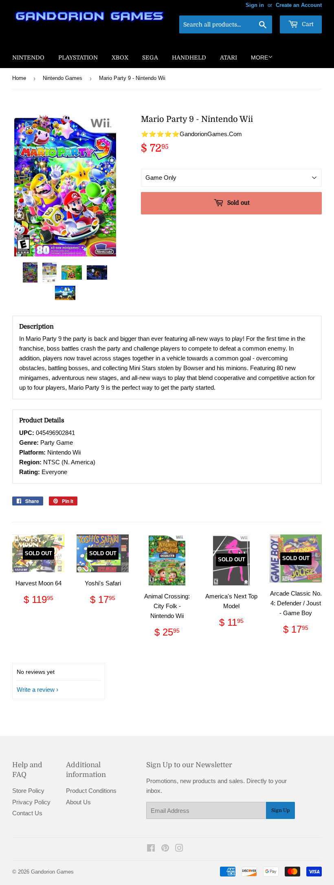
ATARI (228, 57)
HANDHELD (189, 57)
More (259, 57)
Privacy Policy (31, 802)
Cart (307, 24)
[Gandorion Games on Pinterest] (165, 848)
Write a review (36, 689)
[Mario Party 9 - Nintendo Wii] (30, 272)
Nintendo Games (62, 78)
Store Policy (28, 790)
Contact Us (27, 813)
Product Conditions (91, 790)
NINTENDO (28, 57)
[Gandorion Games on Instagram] (179, 848)
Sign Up (280, 810)
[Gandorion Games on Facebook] (151, 848)
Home (19, 78)
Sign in (255, 5)
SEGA (150, 57)
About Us (78, 802)
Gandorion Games (52, 872)
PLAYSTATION (78, 57)
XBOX (120, 57)
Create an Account (299, 5)
